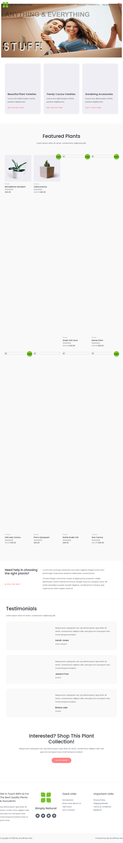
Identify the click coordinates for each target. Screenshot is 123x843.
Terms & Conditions (102, 806)
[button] (16, 107)
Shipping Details (101, 803)
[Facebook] (38, 816)
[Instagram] (49, 816)
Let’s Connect (68, 810)
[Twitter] (43, 816)
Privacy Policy (99, 800)
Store (68, 4)
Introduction (67, 800)
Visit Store (67, 806)
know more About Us (71, 803)
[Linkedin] (54, 816)
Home (60, 4)
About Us (81, 4)
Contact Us (94, 4)
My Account (108, 4)
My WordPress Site (21, 4)
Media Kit (98, 810)
